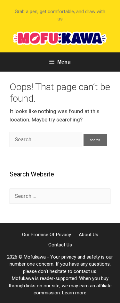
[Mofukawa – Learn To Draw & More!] (60, 38)
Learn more (74, 293)
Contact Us (60, 245)
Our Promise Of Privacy (46, 234)
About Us (88, 234)
